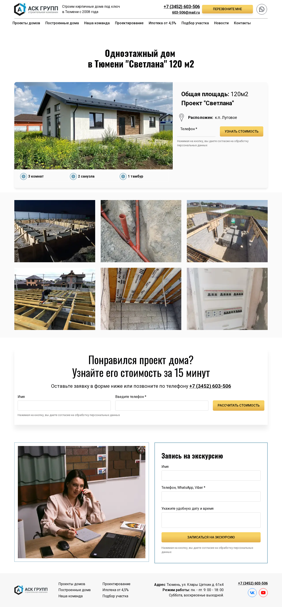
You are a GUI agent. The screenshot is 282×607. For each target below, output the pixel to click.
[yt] (263, 592)
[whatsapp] (261, 9)
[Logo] (36, 9)
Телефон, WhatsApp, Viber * (183, 487)
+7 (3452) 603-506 (182, 6)
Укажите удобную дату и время (187, 508)
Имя (21, 397)
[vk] (252, 592)
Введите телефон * (130, 397)
